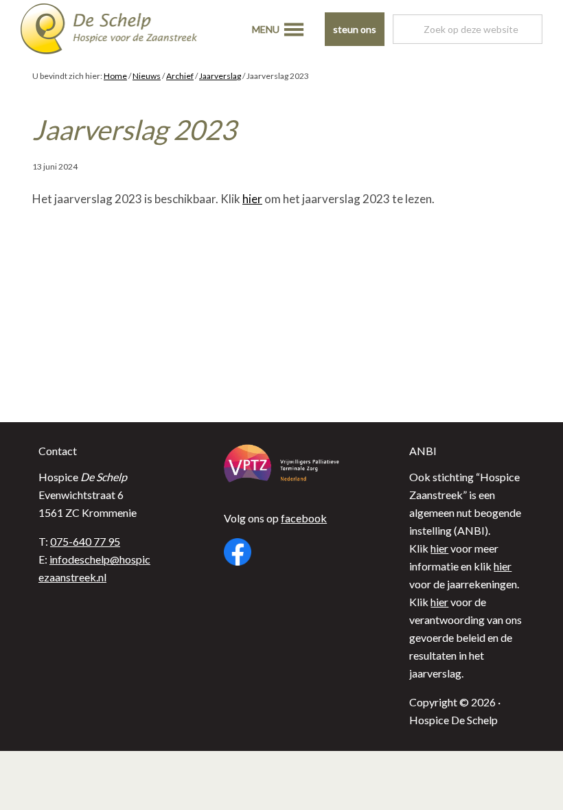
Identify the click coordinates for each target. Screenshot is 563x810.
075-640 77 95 (85, 541)
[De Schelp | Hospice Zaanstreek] (120, 30)
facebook (304, 517)
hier (252, 199)
